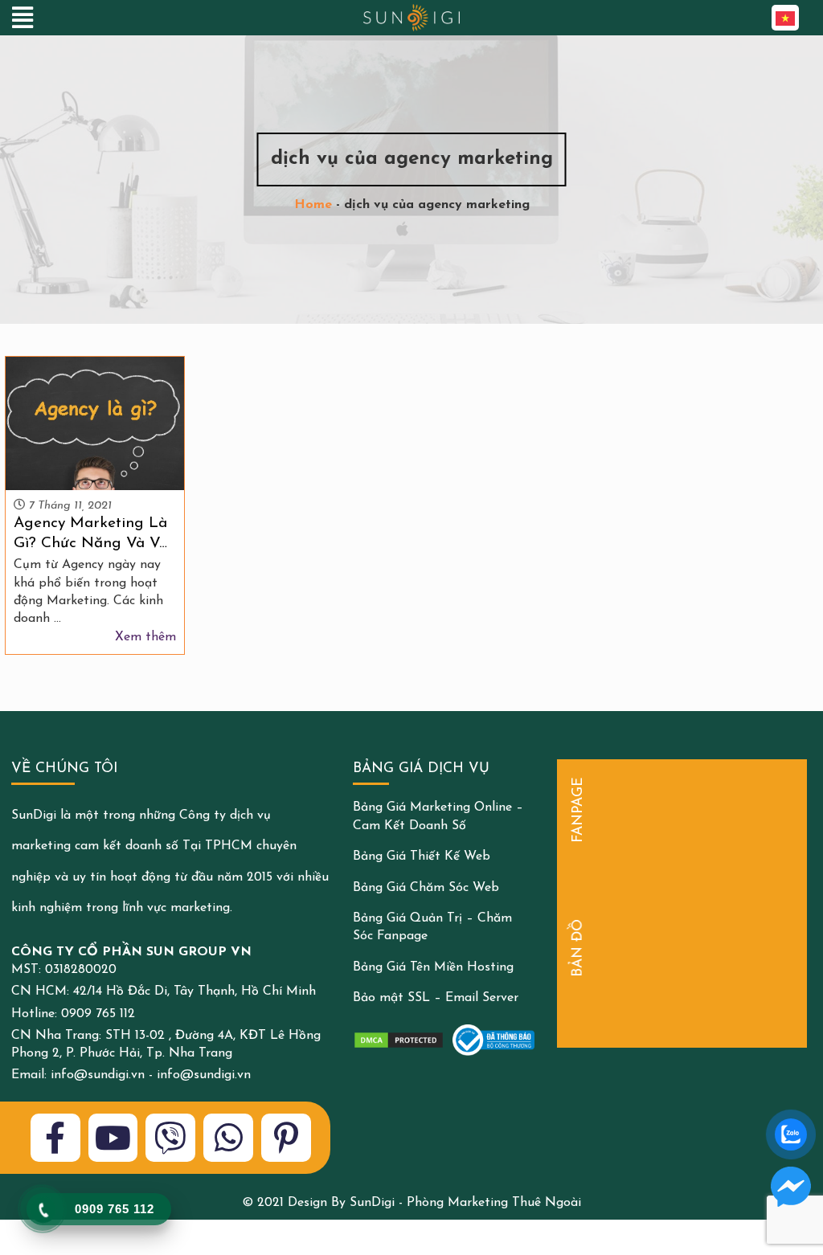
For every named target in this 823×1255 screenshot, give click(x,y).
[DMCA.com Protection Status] (399, 1040)
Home (313, 204)
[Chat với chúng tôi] (791, 1187)
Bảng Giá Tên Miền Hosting (433, 967)
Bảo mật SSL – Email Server (435, 997)
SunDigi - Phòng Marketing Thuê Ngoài (465, 1202)
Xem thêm (145, 637)
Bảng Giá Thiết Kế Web (421, 856)
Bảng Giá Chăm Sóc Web (426, 887)
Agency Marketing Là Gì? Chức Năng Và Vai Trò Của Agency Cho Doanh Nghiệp (93, 534)
